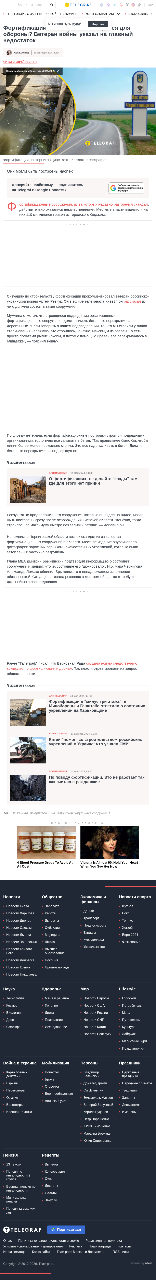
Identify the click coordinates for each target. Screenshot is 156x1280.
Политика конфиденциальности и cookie (48, 1240)
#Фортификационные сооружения (83, 813)
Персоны (89, 1063)
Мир (84, 989)
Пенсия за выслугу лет (20, 1210)
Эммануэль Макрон (98, 1097)
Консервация (55, 1171)
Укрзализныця (94, 947)
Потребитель (132, 1005)
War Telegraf (58, 696)
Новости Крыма (18, 967)
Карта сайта (41, 1252)
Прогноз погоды (57, 967)
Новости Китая (94, 1027)
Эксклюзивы (138, 13)
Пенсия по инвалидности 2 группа (18, 1175)
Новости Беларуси (97, 1034)
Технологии (15, 998)
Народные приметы (137, 1083)
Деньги (88, 911)
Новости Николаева (21, 974)
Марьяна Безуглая (97, 1133)
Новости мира (58, 733)
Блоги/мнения (58, 473)
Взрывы (12, 1083)
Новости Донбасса (20, 960)
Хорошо (98, 24)
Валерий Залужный (98, 1105)
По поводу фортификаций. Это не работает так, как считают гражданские (97, 779)
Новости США (94, 1005)
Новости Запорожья (21, 942)
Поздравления (133, 1048)
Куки (76, 24)
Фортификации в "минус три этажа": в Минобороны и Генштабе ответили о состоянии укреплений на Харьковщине (97, 706)
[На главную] (78, 4)
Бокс (125, 913)
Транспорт (91, 918)
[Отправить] (52, 5)
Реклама (75, 1246)
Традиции (129, 1090)
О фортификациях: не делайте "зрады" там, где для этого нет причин (94, 480)
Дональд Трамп (95, 1083)
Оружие (12, 1097)
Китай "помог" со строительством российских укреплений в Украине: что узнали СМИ (95, 741)
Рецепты (50, 1155)
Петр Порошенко (96, 1119)
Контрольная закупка (103, 13)
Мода (126, 1012)
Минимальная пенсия (16, 1199)
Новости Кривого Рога (19, 951)
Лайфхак (128, 1034)
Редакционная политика (104, 1240)
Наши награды (100, 1246)
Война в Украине (20, 1063)
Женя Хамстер (21, 52)
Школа (50, 942)
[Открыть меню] (6, 4)
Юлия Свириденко (97, 1140)
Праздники (130, 1063)
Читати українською (20, 62)
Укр (150, 5)
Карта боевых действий (16, 1074)
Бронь (49, 1079)
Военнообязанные (59, 1093)
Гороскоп (129, 998)
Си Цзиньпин (93, 1090)
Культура (128, 1027)
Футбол (127, 906)
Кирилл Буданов (95, 1112)
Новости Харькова (20, 913)
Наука (9, 989)
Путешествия (132, 1020)
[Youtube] (121, 5)
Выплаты (52, 920)
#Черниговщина (42, 813)
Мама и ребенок (57, 998)
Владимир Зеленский (91, 1074)
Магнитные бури (134, 1041)
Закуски (51, 1200)
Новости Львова (18, 935)
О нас (7, 1240)
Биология (13, 1012)
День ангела (131, 1105)
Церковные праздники (130, 1074)
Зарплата (52, 906)
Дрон (10, 1020)
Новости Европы (96, 998)
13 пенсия (14, 1164)
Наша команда (14, 1252)
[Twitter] (127, 5)
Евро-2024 (130, 935)
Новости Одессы (19, 927)
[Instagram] (133, 5)
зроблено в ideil (142, 1263)
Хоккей (127, 927)
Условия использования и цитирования (33, 1246)
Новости (11, 897)
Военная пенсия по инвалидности (21, 1188)
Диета (49, 1012)
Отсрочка (52, 1086)
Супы (49, 1178)
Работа (50, 913)
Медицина (52, 935)
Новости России (95, 1012)
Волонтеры (14, 1105)
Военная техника (19, 1112)
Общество (52, 897)
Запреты (128, 1097)
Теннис (127, 920)
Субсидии (52, 927)
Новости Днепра (18, 920)
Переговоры (15, 1090)
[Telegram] (115, 5)
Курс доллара (93, 939)
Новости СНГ (93, 1020)
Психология (54, 1020)
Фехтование (131, 942)
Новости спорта (135, 897)
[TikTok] (139, 5)
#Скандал (20, 813)
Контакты (125, 1246)
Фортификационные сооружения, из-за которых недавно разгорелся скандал (83, 204)
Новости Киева (17, 906)
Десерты (51, 1185)
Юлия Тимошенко (96, 1126)
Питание (51, 1005)
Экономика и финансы (93, 899)
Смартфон (14, 1027)
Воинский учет (55, 1101)
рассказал (132, 301)
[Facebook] (102, 5)
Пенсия (10, 1155)
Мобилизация (55, 1063)
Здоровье (52, 989)
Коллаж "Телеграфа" (89, 160)
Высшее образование (55, 951)
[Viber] (108, 5)
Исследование (56, 1027)
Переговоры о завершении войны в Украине (42, 13)
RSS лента (121, 1252)
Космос (11, 1005)
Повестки (52, 1072)
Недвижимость (94, 925)
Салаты (51, 1193)
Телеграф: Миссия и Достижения (81, 1252)
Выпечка (51, 1164)
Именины (129, 1112)
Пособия (51, 960)
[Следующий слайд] (152, 14)
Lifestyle (127, 989)
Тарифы (89, 932)
